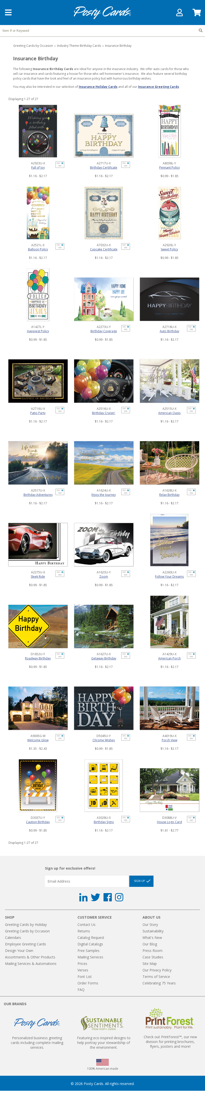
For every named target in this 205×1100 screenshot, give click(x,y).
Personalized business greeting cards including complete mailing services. (37, 1042)
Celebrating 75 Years (159, 983)
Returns (84, 931)
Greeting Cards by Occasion (33, 46)
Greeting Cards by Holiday (26, 924)
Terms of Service (156, 976)
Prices (82, 963)
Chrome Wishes (103, 740)
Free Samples (89, 950)
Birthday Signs (104, 822)
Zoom (103, 576)
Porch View (169, 740)
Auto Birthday (169, 331)
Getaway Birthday (103, 658)
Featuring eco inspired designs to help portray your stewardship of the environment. (103, 1042)
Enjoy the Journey (104, 495)
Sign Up (140, 881)
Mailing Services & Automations (30, 963)
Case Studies (152, 957)
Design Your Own (19, 950)
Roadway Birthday (38, 658)
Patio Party (38, 413)
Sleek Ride (38, 576)
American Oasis (169, 413)
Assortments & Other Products (30, 957)
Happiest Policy (38, 331)
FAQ (81, 989)
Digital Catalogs (90, 944)
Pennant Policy (169, 167)
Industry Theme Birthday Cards (79, 46)
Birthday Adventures (38, 495)
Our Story (150, 924)
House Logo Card (169, 822)
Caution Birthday (38, 822)
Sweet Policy (169, 249)
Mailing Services (90, 957)
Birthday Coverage (103, 331)
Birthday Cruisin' (103, 413)
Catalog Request (91, 937)
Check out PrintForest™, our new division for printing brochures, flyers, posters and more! (170, 1041)
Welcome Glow (37, 740)
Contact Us (87, 924)
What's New (152, 937)
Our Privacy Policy (157, 970)
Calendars (13, 937)
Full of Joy (38, 167)
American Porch (169, 658)
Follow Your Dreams (169, 576)
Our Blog (149, 944)
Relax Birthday (169, 495)
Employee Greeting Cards (25, 944)
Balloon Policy (38, 249)
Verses (83, 970)
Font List (85, 976)
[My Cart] (196, 14)
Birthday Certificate (103, 167)
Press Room (152, 950)
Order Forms (88, 983)
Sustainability (153, 931)
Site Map (149, 963)
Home (102, 13)
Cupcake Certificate (104, 249)
